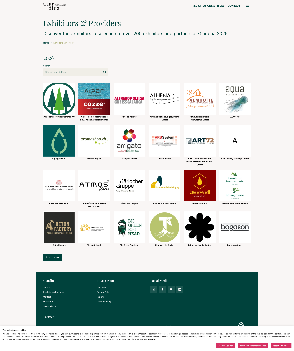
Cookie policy (150, 339)
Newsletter (48, 301)
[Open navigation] (248, 6)
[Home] (54, 6)
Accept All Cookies (281, 346)
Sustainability (49, 306)
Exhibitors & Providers (53, 292)
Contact (234, 5)
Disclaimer (102, 287)
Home (46, 43)
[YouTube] (171, 289)
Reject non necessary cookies (253, 346)
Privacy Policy (103, 292)
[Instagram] (153, 289)
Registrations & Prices (208, 5)
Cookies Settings (225, 346)
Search (46, 66)
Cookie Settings (104, 301)
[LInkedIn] (179, 289)
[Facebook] (162, 289)
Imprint (100, 297)
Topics (46, 287)
